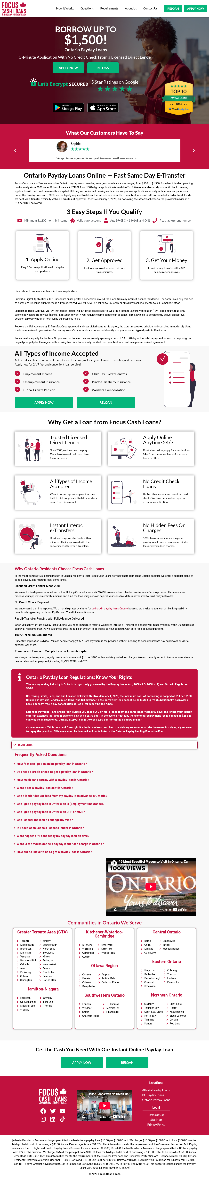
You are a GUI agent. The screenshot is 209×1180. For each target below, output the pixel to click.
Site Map (156, 1119)
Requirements (109, 8)
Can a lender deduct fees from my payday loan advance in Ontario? (62, 796)
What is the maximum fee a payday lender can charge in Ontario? (60, 844)
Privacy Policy (156, 1124)
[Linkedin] (53, 1119)
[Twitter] (53, 1111)
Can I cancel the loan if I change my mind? (45, 820)
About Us (131, 8)
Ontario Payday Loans (156, 1100)
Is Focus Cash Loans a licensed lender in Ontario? (50, 828)
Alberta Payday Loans (156, 1090)
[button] (15, 150)
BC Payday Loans (153, 1095)
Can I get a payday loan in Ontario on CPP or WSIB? (51, 812)
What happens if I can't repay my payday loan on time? (53, 836)
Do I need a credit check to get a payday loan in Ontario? (55, 771)
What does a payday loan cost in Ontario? (45, 787)
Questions (87, 8)
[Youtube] (62, 1111)
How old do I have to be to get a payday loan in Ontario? (54, 852)
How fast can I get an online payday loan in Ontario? (52, 763)
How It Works (65, 8)
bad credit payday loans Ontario (110, 608)
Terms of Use (156, 1114)
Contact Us (150, 8)
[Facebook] (43, 1111)
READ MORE (25, 744)
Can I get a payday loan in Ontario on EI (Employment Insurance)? (60, 804)
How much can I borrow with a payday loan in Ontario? (53, 779)
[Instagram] (43, 1119)
